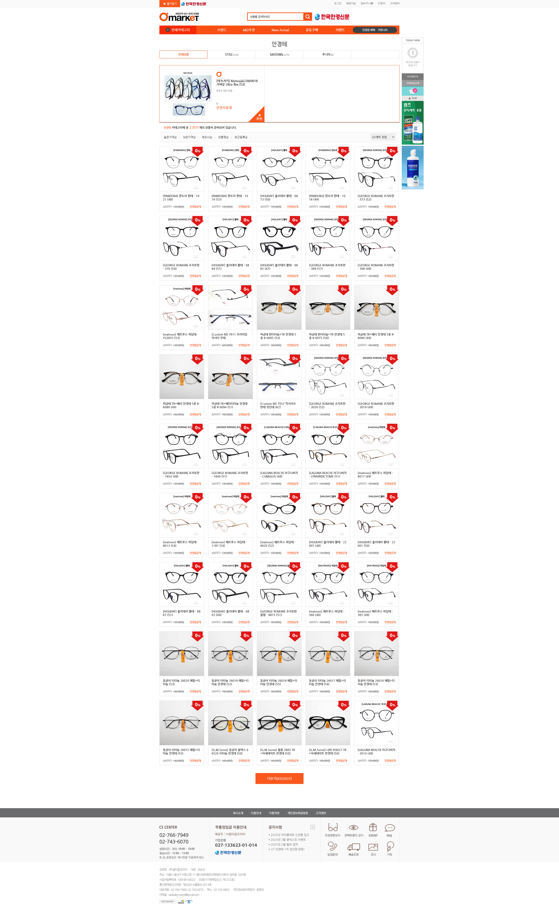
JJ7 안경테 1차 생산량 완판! (288, 849)
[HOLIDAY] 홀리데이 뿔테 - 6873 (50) (279, 197)
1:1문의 (381, 3)
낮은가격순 (189, 137)
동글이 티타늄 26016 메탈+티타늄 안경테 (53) (376, 682)
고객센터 (395, 3)
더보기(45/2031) (279, 778)
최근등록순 (241, 137)
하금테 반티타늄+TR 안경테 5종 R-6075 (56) (327, 336)
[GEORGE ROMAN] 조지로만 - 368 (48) (376, 266)
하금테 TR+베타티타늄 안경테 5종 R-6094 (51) (229, 405)
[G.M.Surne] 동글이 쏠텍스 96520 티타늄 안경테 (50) (230, 751)
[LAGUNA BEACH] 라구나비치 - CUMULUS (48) (279, 474)
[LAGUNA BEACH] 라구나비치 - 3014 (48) (376, 751)
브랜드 (221, 30)
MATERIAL (279, 54)
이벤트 (340, 30)
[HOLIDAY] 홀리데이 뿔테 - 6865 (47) (279, 266)
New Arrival (280, 30)
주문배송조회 (412, 83)
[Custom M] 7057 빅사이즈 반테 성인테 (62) (278, 405)
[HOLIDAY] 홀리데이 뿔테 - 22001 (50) (376, 543)
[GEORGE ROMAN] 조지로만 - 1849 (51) (230, 474)
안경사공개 (224, 107)
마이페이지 (412, 76)
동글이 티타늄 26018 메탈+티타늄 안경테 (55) (278, 682)
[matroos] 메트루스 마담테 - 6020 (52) (278, 543)
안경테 (279, 44)
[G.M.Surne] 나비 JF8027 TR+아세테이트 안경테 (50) (327, 751)
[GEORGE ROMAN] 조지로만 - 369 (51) (327, 266)
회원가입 (351, 3)
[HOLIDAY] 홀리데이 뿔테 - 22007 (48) (328, 543)
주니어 (327, 54)
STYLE (231, 54)
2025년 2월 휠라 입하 (284, 844)
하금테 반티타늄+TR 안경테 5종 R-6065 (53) (278, 336)
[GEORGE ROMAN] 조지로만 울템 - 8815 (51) (278, 613)
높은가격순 (170, 137)
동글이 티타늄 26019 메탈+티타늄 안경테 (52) (230, 682)
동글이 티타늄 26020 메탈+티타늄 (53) (181, 682)
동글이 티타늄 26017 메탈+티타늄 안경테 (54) (327, 682)
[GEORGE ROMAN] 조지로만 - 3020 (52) (327, 405)
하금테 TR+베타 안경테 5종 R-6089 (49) (181, 405)
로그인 (337, 3)
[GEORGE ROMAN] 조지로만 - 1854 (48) (181, 474)
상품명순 (223, 137)
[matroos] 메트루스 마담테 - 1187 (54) (229, 543)
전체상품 (183, 54)
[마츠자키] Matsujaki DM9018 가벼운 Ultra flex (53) (237, 82)
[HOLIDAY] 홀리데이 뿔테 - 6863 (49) (230, 613)
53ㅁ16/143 (224, 90)
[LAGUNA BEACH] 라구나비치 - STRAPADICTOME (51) (328, 474)
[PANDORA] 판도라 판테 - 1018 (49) (327, 197)
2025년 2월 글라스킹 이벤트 (288, 839)
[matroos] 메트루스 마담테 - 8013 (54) (180, 543)
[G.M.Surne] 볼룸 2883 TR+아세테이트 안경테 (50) (277, 751)
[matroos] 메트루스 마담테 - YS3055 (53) (180, 336)
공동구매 (312, 30)
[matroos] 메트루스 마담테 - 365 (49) (375, 613)
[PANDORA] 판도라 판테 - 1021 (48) (181, 197)
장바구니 (367, 3)
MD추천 (249, 30)
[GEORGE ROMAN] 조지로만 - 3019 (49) (376, 405)
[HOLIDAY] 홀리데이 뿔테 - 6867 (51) (181, 613)
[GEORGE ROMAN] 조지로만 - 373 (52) (376, 197)
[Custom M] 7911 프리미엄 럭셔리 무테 (229, 336)
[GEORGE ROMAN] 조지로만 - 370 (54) (181, 266)
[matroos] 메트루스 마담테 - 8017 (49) (375, 474)
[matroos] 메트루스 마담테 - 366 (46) (326, 613)
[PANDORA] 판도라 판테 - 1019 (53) (230, 197)
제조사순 (207, 137)
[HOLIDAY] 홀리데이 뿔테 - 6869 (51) (230, 266)
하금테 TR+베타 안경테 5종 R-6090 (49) (376, 336)
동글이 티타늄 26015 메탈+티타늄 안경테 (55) (181, 751)
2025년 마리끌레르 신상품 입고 (290, 834)
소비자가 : (182, 206)
